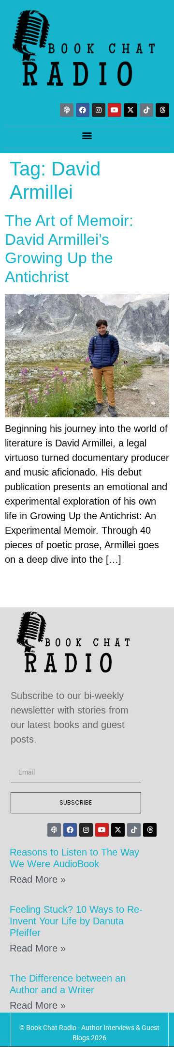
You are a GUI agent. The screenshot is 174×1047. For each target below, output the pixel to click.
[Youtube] (114, 110)
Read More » (38, 879)
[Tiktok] (146, 110)
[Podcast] (66, 110)
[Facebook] (82, 110)
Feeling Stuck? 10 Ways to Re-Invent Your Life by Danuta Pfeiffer (76, 921)
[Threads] (162, 110)
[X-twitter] (130, 110)
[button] (87, 135)
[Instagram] (98, 110)
